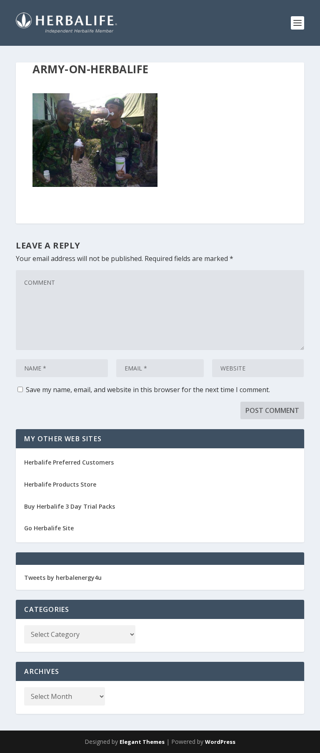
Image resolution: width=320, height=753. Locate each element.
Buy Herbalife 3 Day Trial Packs (69, 506)
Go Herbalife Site (49, 528)
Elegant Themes (142, 742)
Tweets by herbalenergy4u (63, 578)
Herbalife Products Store (60, 484)
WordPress (220, 742)
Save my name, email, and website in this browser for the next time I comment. (148, 389)
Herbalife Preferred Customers (69, 462)
